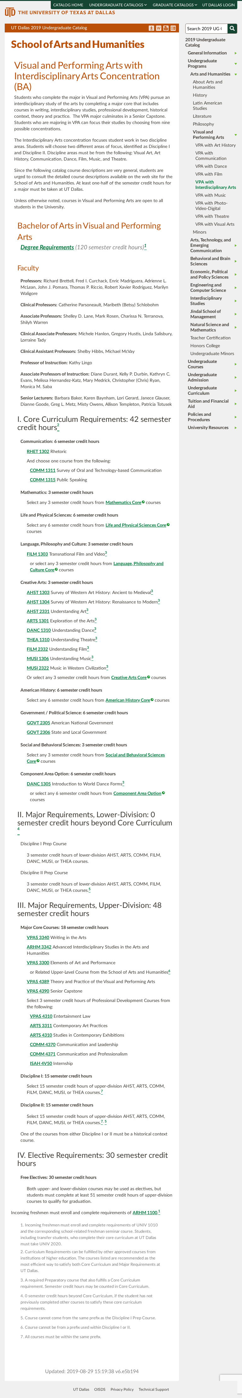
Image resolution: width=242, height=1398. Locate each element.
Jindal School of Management (205, 314)
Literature (202, 116)
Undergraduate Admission (202, 377)
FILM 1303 (37, 554)
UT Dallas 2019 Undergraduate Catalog (95, 29)
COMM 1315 (42, 480)
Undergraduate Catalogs (116, 5)
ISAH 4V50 (41, 1063)
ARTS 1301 (38, 621)
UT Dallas (81, 1389)
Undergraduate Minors (212, 354)
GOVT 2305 (38, 723)
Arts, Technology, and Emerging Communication (210, 245)
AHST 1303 (38, 593)
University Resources (208, 428)
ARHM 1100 (145, 1213)
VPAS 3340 (38, 938)
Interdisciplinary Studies (206, 301)
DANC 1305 (39, 784)
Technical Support (154, 1389)
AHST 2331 (38, 611)
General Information (207, 53)
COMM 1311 (42, 470)
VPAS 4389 (38, 982)
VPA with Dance (211, 166)
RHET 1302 (38, 452)
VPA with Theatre (212, 216)
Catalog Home (68, 5)
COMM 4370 (42, 1045)
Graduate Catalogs (174, 5)
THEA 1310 (38, 640)
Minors (199, 232)
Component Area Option (137, 793)
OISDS (100, 1389)
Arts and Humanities (210, 74)
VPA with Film (208, 174)
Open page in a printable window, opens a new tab (166, 28)
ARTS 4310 (41, 1035)
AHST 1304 (38, 602)
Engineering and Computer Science (208, 288)
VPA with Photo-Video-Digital (211, 206)
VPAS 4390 (38, 991)
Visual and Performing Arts (208, 135)
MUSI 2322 (38, 668)
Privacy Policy (122, 1389)
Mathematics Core (123, 503)
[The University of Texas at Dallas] (60, 12)
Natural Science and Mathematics (209, 327)
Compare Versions (173, 28)
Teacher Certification (210, 338)
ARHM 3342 (39, 947)
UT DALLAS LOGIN (218, 5)
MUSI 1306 (38, 659)
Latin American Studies (207, 106)
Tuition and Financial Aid (208, 404)
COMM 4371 (42, 1054)
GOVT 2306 (38, 732)
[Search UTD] (232, 28)
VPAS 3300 (38, 963)
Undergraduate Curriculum (202, 391)
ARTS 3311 (41, 1026)
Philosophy (203, 124)
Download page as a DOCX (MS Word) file (158, 28)
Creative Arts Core (129, 678)
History (200, 95)
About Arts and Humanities (207, 85)
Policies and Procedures (199, 417)
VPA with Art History (215, 145)
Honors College (205, 346)
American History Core (128, 700)
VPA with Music (210, 195)
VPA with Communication (211, 156)
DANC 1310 (39, 630)
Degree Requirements (47, 248)
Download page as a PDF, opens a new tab (151, 28)
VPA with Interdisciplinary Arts (215, 185)
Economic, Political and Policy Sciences (209, 275)
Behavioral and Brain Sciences (210, 261)
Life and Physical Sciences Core (136, 525)
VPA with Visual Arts (214, 224)
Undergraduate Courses (202, 364)
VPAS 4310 (41, 1016)
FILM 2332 (37, 649)
